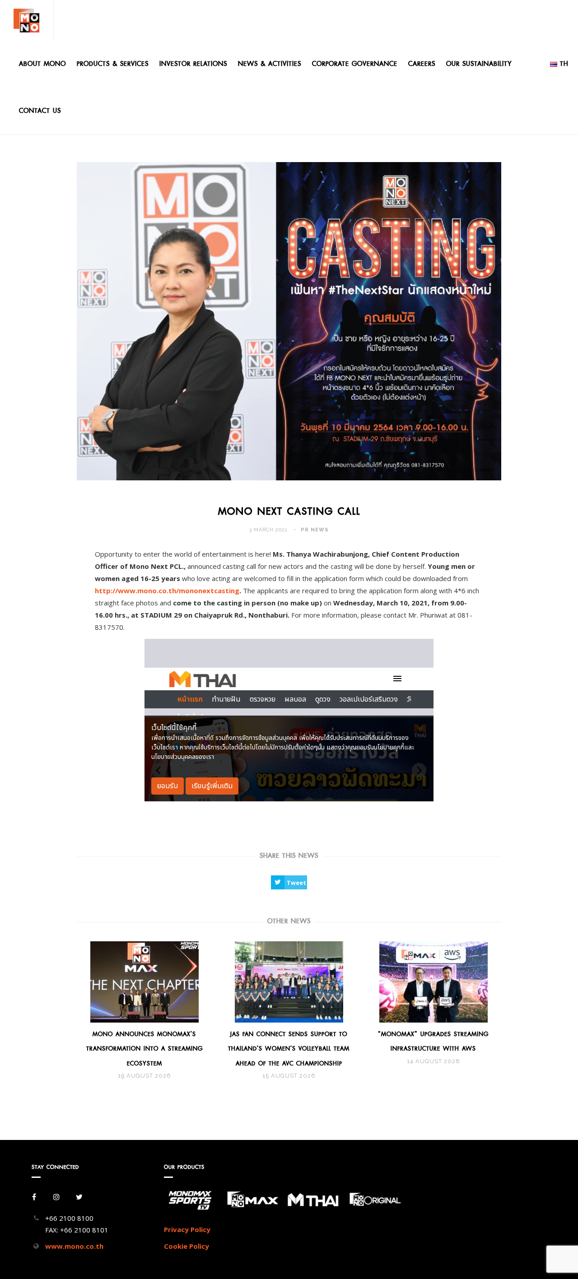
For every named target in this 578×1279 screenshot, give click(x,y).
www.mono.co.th (74, 1246)
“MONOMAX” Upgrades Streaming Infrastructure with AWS (433, 1041)
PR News (315, 530)
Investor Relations (193, 64)
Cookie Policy (186, 1246)
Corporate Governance (354, 64)
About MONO (42, 64)
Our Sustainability (479, 64)
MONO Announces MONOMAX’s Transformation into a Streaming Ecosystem (144, 1049)
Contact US (40, 110)
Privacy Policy (187, 1229)
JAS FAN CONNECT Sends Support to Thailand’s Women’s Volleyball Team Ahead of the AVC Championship (289, 1049)
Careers (421, 64)
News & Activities (269, 64)
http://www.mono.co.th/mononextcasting (167, 590)
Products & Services (113, 64)
